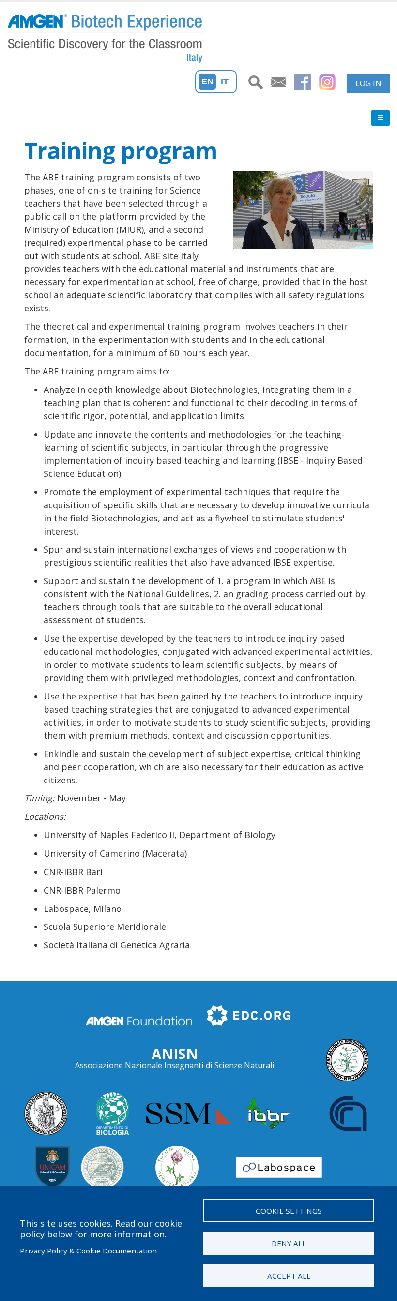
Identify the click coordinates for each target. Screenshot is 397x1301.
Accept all (288, 1276)
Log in (368, 83)
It (225, 81)
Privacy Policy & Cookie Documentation (88, 1250)
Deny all (289, 1243)
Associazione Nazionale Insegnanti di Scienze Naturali (175, 1065)
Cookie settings (289, 1211)
